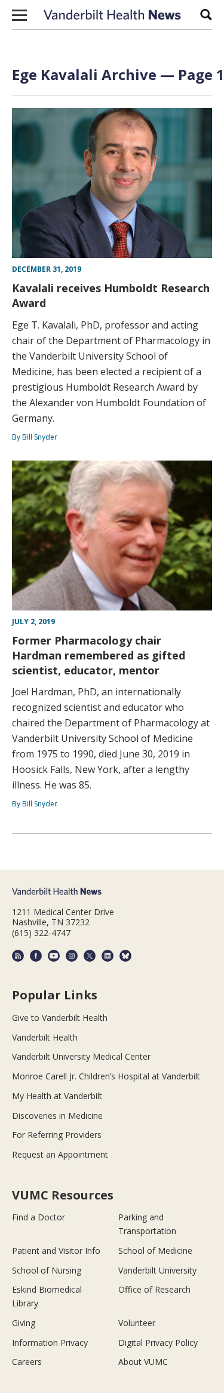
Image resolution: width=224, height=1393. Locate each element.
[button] (19, 15)
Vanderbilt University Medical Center (81, 1056)
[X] (90, 956)
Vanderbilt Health (45, 1037)
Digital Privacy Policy (158, 1342)
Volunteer (136, 1322)
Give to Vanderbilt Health (60, 1017)
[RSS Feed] (18, 956)
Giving (23, 1322)
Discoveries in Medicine (57, 1115)
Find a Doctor (38, 1217)
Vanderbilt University (157, 1270)
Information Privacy (50, 1342)
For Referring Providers (57, 1134)
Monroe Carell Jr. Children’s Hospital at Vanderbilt (106, 1076)
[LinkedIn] (107, 956)
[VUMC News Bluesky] (125, 956)
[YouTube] (54, 956)
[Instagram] (72, 956)
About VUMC (143, 1361)
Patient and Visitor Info (56, 1250)
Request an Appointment (60, 1154)
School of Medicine (155, 1250)
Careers (27, 1361)
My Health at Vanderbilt (57, 1095)
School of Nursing (46, 1270)
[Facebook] (36, 956)
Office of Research (154, 1289)
